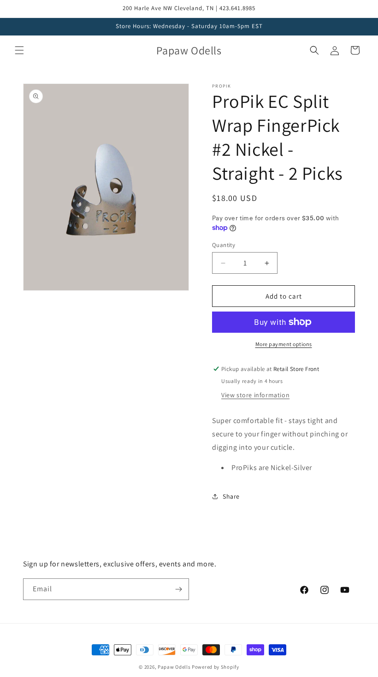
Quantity (223, 245)
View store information (255, 395)
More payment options (283, 344)
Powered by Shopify (215, 667)
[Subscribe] (178, 589)
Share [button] (231, 496)
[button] (19, 50)
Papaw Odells (174, 667)
